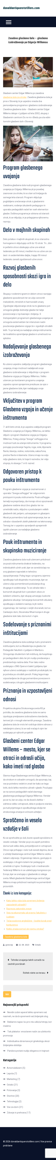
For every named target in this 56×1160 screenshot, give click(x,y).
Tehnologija (12, 1101)
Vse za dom (13, 1107)
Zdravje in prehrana (16, 1112)
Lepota (10, 1073)
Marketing (12, 1079)
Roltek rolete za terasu (34, 973)
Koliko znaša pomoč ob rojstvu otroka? (25, 929)
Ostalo (38, 945)
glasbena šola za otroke (14, 97)
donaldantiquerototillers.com (21, 8)
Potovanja (12, 1090)
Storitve (11, 1096)
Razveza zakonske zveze (19, 908)
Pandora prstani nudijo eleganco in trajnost (28, 1051)
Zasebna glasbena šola (16, 937)
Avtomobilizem (14, 1068)
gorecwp (9, 945)
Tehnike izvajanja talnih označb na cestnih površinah (26, 962)
